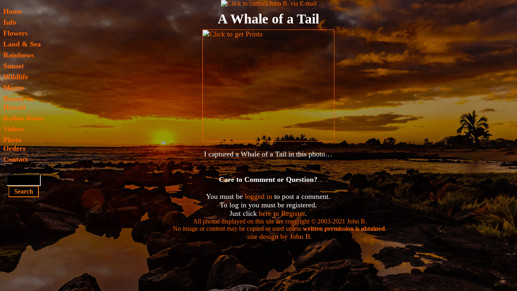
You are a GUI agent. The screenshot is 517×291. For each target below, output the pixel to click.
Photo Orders (14, 144)
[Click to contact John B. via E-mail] (269, 3)
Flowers (15, 33)
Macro (13, 88)
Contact (15, 159)
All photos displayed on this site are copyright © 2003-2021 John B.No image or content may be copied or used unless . (280, 225)
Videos (13, 129)
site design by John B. (279, 236)
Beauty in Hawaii (18, 103)
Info (9, 22)
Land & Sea (22, 44)
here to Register (282, 213)
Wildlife (15, 77)
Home (12, 11)
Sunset (13, 66)
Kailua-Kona (23, 118)
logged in (258, 196)
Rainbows (18, 55)
